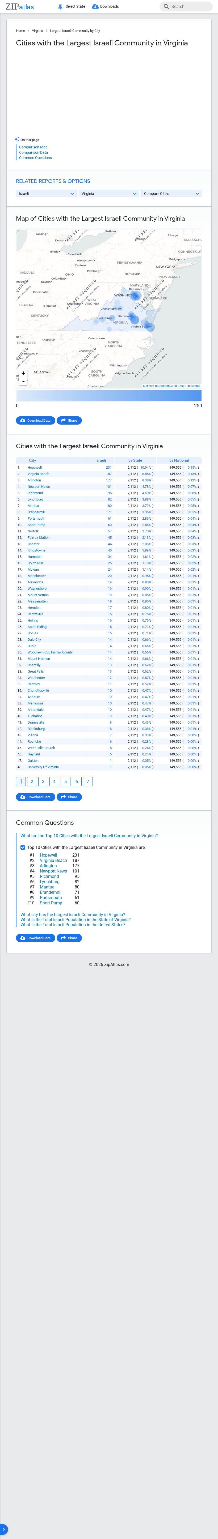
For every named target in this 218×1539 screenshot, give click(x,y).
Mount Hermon (39, 659)
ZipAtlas (195, 385)
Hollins (33, 620)
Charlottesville (38, 690)
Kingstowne (36, 550)
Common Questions (35, 158)
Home (20, 31)
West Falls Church (41, 748)
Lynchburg (35, 499)
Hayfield (34, 754)
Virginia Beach (38, 474)
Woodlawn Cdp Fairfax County (50, 652)
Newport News (39, 487)
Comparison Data (33, 152)
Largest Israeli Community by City (75, 31)
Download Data (39, 420)
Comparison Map (33, 147)
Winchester (36, 678)
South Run (35, 563)
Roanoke (34, 741)
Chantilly (34, 665)
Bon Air (33, 633)
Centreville (35, 614)
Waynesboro (37, 589)
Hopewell (35, 467)
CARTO (182, 385)
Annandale (36, 710)
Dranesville (36, 722)
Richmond (35, 493)
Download (190, 225)
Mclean (33, 569)
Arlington (34, 480)
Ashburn (34, 697)
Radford (34, 684)
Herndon (34, 608)
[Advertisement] (62, 94)
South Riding (37, 627)
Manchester (37, 576)
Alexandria (35, 582)
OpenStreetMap (164, 385)
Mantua (33, 506)
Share (72, 420)
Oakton (33, 761)
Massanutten (38, 601)
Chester (33, 544)
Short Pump (36, 525)
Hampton (34, 557)
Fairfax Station (38, 538)
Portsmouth (36, 518)
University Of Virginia (43, 767)
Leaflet (147, 385)
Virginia (37, 31)
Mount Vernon (38, 595)
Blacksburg (36, 729)
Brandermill (36, 512)
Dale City (34, 640)
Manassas (36, 703)
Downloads (109, 6)
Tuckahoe (35, 716)
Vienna (33, 735)
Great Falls (36, 671)
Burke (32, 646)
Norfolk (33, 531)
